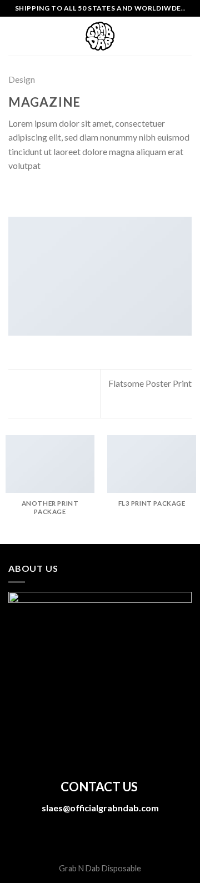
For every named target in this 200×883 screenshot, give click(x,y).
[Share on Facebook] (28, 193)
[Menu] (15, 35)
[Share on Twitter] (42, 193)
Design (21, 79)
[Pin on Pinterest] (69, 193)
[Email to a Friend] (55, 193)
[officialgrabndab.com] (100, 36)
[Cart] (186, 36)
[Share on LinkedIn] (82, 193)
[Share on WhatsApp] (15, 193)
